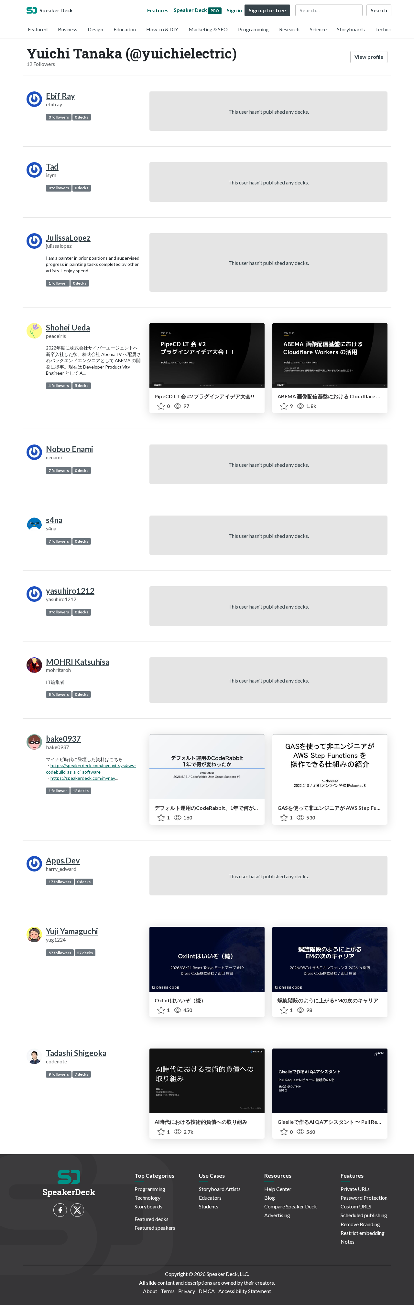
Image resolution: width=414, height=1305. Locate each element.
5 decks (81, 385)
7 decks (81, 1074)
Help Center (277, 1189)
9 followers (59, 1074)
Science (318, 29)
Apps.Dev (63, 860)
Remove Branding (360, 1224)
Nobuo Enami (69, 449)
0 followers (59, 117)
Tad (52, 166)
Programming (253, 29)
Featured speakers (155, 1228)
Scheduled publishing (364, 1215)
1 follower (58, 283)
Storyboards (351, 29)
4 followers (59, 385)
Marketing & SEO (208, 29)
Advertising (277, 1215)
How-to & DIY (162, 29)
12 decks (81, 790)
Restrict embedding (363, 1233)
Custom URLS (356, 1206)
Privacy (186, 1291)
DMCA (207, 1291)
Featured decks (152, 1219)
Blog (269, 1198)
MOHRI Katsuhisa (77, 661)
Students (208, 1206)
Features (158, 10)
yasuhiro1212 (70, 590)
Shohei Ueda (68, 327)
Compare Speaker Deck (290, 1206)
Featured (38, 29)
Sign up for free (267, 10)
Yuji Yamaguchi (72, 931)
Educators (210, 1198)
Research (289, 29)
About (150, 1291)
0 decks (81, 117)
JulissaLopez (68, 237)
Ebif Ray (60, 95)
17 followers (60, 881)
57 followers (60, 952)
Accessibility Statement (244, 1291)
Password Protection (364, 1198)
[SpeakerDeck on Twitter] (77, 1210)
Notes (347, 1241)
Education (125, 29)
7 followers (59, 470)
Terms (168, 1291)
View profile (368, 57)
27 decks (85, 952)
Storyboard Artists (220, 1189)
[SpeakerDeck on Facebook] (60, 1210)
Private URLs (355, 1189)
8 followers (59, 694)
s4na (54, 520)
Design (95, 29)
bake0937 (63, 738)
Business (67, 29)
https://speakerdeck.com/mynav (82, 778)
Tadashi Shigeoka (76, 1053)
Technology (388, 29)
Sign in (234, 10)
